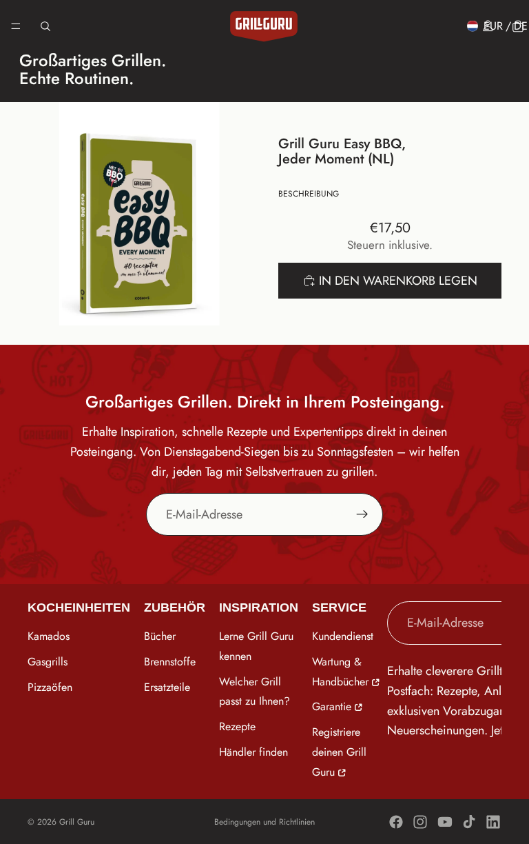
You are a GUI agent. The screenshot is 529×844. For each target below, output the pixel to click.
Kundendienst (342, 636)
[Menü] (16, 26)
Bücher (160, 636)
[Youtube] (445, 822)
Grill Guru (76, 822)
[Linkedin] (493, 822)
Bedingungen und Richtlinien (264, 822)
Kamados (49, 636)
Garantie (331, 707)
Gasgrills (48, 662)
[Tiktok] (469, 822)
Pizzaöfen (50, 687)
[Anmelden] (362, 514)
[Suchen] (45, 26)
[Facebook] (396, 822)
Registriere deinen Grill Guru (339, 753)
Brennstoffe (170, 662)
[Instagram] (420, 822)
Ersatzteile (167, 687)
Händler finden (253, 752)
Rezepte (237, 727)
